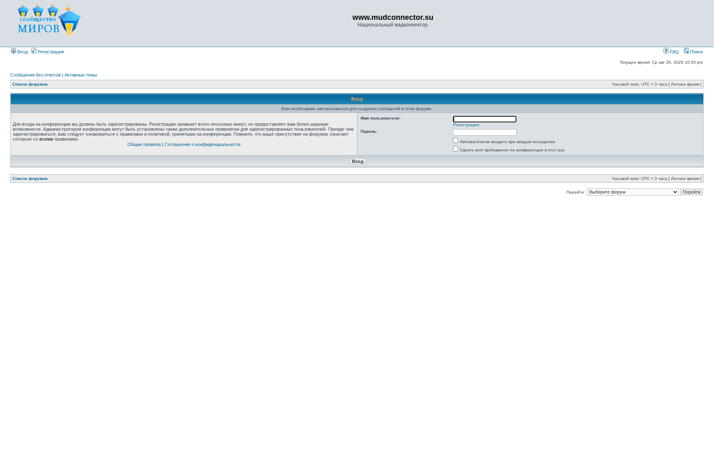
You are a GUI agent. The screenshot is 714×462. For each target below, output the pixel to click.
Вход (22, 51)
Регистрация (50, 51)
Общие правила (144, 144)
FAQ (674, 51)
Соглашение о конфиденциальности (202, 144)
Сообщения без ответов (35, 74)
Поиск (696, 51)
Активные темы (80, 74)
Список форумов (30, 84)
